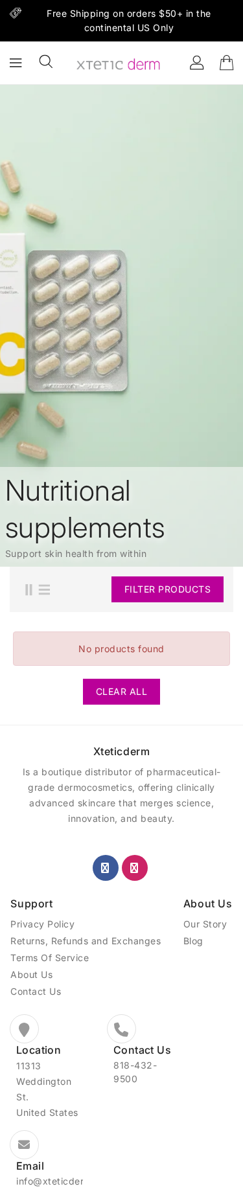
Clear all (122, 691)
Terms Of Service (49, 957)
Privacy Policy (42, 923)
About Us (31, 974)
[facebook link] (106, 868)
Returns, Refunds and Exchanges (85, 940)
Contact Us (35, 991)
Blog (193, 940)
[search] (46, 61)
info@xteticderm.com (65, 1181)
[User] (197, 62)
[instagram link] (135, 868)
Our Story (205, 923)
